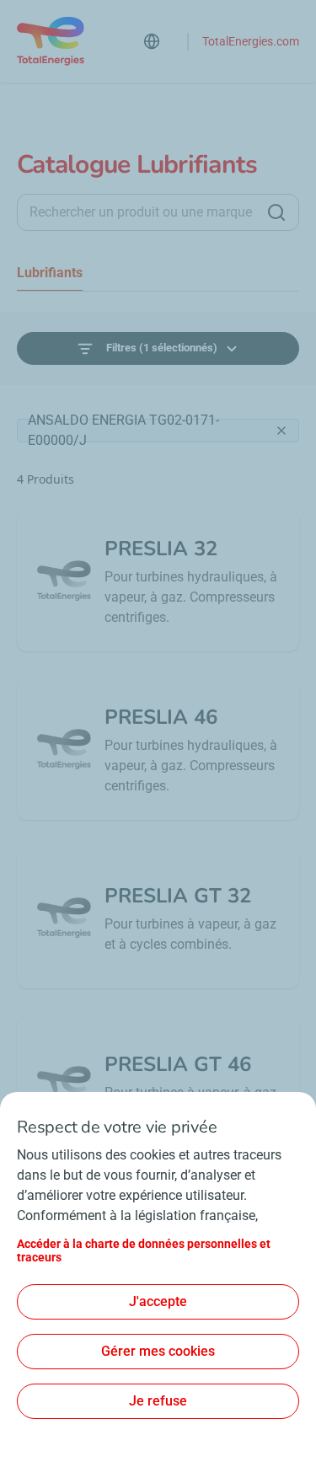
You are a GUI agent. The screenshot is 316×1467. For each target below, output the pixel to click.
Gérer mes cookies (158, 1351)
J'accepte (158, 1301)
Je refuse (158, 1401)
